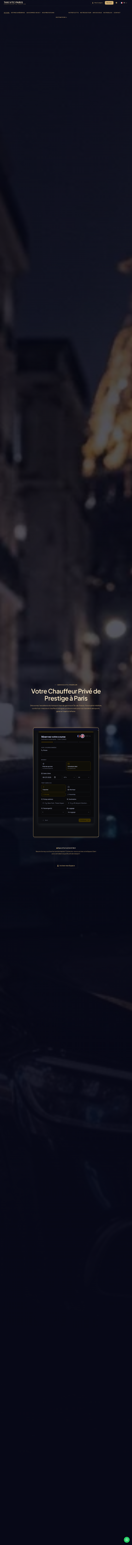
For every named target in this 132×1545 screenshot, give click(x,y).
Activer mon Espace (67, 866)
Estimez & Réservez (18, 12)
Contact (117, 12)
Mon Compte (98, 2)
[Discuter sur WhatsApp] (127, 1540)
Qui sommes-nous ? (33, 12)
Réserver (109, 2)
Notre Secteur (85, 12)
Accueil (7, 12)
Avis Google (97, 12)
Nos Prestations (48, 12)
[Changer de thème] (116, 3)
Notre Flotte (74, 12)
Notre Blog (107, 12)
